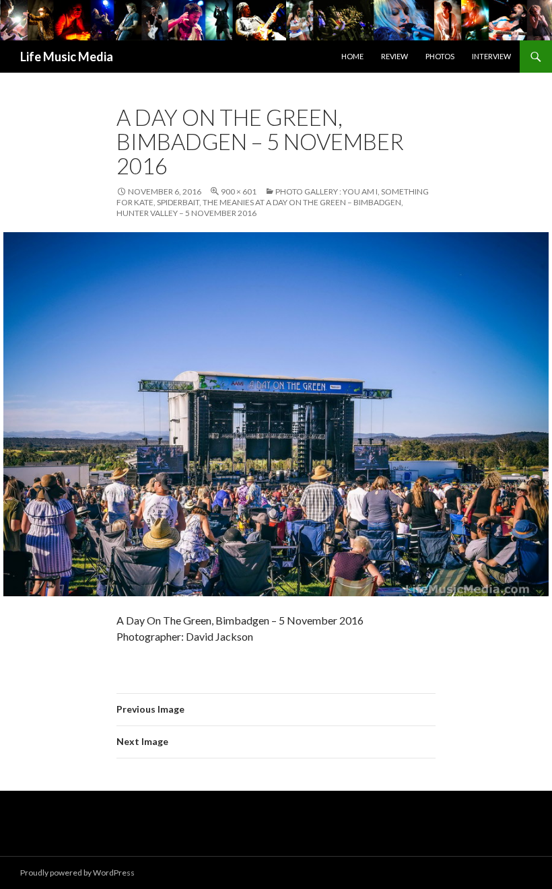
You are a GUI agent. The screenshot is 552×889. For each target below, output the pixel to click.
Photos (439, 56)
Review (394, 56)
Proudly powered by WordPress (77, 872)
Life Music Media (66, 56)
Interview (491, 56)
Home (352, 56)
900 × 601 (238, 191)
